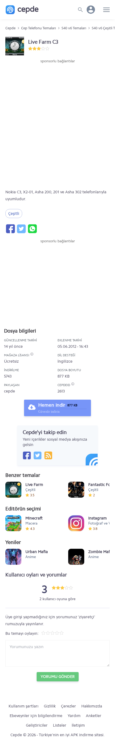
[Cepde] (22, 9)
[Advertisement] (57, 124)
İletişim (78, 725)
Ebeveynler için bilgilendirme (36, 715)
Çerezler (68, 706)
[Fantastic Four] (76, 490)
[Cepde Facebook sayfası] (27, 455)
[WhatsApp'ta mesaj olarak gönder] (32, 228)
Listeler (59, 725)
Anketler (93, 715)
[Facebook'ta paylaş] (10, 228)
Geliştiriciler (37, 725)
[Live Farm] (13, 490)
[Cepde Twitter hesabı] (37, 455)
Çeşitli (13, 213)
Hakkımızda (91, 706)
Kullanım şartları (24, 706)
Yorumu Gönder (58, 676)
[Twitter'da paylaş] (21, 228)
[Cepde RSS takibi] (48, 455)
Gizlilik (50, 706)
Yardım (74, 715)
